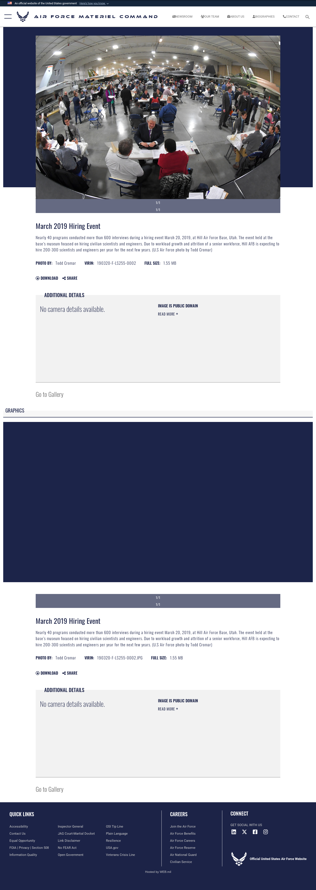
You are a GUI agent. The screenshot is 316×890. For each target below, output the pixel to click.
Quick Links (21, 814)
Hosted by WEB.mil (158, 871)
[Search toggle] (308, 16)
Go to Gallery (49, 394)
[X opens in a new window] (244, 832)
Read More (167, 314)
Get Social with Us (246, 825)
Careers (178, 814)
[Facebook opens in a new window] (255, 832)
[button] (95, 3)
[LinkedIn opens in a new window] (233, 832)
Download (49, 278)
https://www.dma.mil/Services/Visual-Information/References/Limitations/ (208, 347)
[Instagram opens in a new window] (265, 832)
